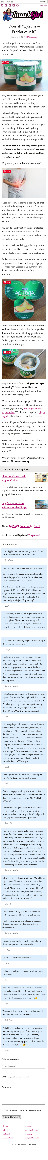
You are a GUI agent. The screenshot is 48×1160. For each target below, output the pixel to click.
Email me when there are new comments (23, 1110)
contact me (8, 1137)
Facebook (25, 526)
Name (4, 1066)
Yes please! (34, 535)
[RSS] (14, 5)
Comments (31, 36)
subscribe (7, 1133)
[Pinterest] (2, 5)
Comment (7, 1087)
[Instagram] (17, 5)
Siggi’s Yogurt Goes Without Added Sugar (14, 505)
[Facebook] (6, 5)
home (5, 1126)
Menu (42, 5)
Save (7, 62)
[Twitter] (10, 5)
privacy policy (30, 1133)
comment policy (32, 1129)
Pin (14, 526)
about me (7, 1129)
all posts (28, 1126)
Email (37, 526)
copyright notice (32, 1137)
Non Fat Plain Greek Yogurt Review (14, 478)
